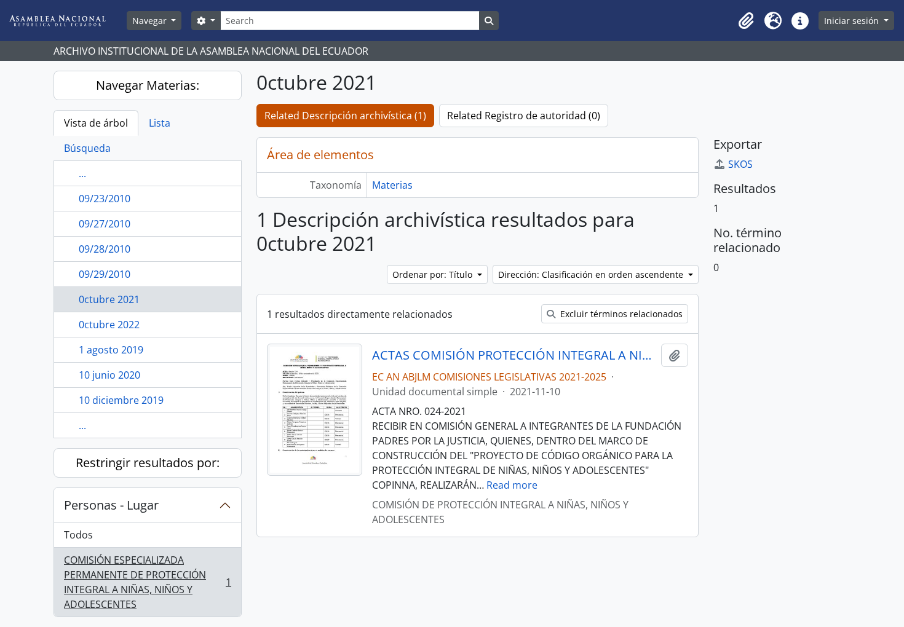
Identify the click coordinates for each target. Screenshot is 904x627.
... (82, 173)
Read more (511, 485)
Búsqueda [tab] (87, 148)
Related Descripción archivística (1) (345, 115)
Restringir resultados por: (148, 462)
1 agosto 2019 (111, 350)
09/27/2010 (104, 224)
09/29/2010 (104, 274)
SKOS (740, 164)
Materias (392, 185)
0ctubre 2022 (109, 324)
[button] (745, 20)
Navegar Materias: (147, 85)
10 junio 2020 (109, 375)
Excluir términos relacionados (620, 314)
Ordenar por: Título (433, 274)
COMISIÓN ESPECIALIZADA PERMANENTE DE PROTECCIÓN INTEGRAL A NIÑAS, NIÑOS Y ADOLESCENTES (147, 582)
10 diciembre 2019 (121, 400)
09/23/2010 (104, 198)
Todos (78, 535)
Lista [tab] (159, 123)
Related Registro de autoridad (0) (523, 115)
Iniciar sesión (852, 20)
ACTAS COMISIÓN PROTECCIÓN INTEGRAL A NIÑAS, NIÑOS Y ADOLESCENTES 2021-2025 (514, 355)
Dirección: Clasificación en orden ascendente (592, 274)
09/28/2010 (104, 249)
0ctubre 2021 (109, 299)
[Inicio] (67, 20)
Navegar (150, 20)
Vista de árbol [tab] (96, 123)
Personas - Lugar (111, 505)
